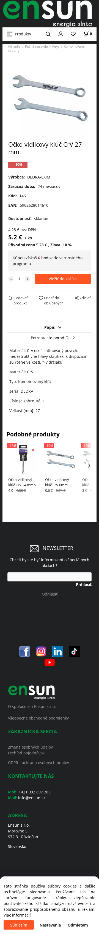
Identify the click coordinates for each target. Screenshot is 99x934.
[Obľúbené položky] (73, 34)
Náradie (14, 46)
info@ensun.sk (31, 797)
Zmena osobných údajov (30, 747)
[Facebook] (24, 651)
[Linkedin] (58, 651)
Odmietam (78, 925)
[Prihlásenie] (61, 33)
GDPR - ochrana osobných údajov (38, 762)
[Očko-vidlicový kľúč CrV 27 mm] (49, 98)
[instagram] (41, 651)
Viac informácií (17, 915)
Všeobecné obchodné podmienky (38, 718)
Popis (49, 327)
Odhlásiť (49, 594)
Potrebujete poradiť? (49, 337)
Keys (55, 46)
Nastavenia (50, 925)
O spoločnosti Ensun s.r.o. (32, 706)
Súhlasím (18, 925)
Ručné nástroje (36, 46)
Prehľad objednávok (26, 753)
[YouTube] (50, 661)
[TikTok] (74, 651)
